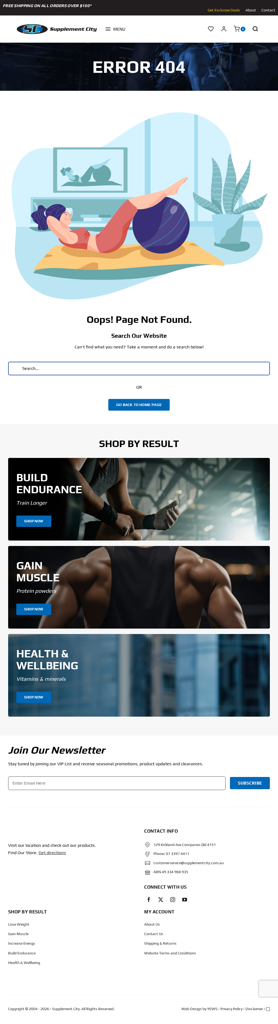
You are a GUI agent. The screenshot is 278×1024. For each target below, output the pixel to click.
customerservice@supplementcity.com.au (188, 863)
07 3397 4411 (177, 853)
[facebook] (148, 899)
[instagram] (172, 899)
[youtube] (184, 899)
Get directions (52, 852)
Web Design (191, 1009)
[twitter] (160, 899)
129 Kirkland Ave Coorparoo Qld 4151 (184, 844)
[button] (255, 29)
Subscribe (250, 783)
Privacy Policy (231, 1009)
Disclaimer (254, 1009)
